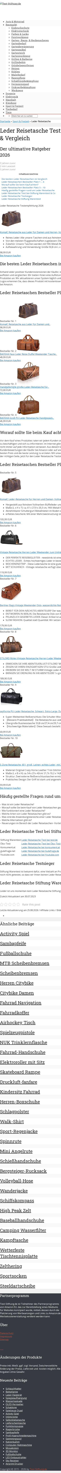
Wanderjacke (14, 1191)
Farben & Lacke (20, 34)
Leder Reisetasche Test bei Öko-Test (41, 843)
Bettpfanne (12, 1391)
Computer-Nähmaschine (19, 1445)
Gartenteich (18, 52)
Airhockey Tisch (17, 1022)
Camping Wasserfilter (23, 1230)
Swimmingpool (20, 84)
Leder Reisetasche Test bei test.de (39, 840)
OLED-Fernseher (14, 1404)
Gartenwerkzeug (20, 55)
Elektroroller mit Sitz (22, 1062)
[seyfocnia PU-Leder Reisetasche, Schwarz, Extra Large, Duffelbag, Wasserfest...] (11, 708)
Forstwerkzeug (19, 37)
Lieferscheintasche (16, 1423)
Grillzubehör (18, 62)
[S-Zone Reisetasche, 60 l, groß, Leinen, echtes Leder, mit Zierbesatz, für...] (11, 761)
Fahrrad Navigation (20, 1003)
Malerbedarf (18, 74)
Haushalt (11, 99)
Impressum (6, 1336)
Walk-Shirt (12, 1121)
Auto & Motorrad (15, 21)
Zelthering (11, 1266)
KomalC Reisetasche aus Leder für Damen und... (25, 324)
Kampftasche (14, 1240)
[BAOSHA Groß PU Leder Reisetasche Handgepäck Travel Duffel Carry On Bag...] (28, 414)
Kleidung (11, 102)
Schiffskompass (17, 1200)
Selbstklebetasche (15, 1420)
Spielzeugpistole (17, 1032)
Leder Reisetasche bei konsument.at (40, 847)
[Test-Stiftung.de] (10, 3)
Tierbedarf (11, 109)
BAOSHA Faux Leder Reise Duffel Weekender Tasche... (28, 354)
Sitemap (4, 1339)
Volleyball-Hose (16, 1181)
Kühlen (15, 71)
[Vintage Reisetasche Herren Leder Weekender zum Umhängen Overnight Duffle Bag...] (11, 549)
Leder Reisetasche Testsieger (17, 196)
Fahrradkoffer (14, 1012)
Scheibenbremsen (19, 973)
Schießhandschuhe (20, 1161)
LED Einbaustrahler (16, 1457)
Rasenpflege (18, 77)
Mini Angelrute (16, 1151)
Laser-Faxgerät (14, 1394)
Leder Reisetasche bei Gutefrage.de (40, 851)
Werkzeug (17, 90)
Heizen (15, 68)
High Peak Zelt (15, 1210)
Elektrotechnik (20, 30)
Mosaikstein (12, 1448)
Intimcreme (12, 1416)
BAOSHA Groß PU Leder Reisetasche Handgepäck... (27, 418)
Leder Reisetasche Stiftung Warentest (21, 198)
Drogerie (10, 93)
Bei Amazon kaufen (10, 255)
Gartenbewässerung (22, 46)
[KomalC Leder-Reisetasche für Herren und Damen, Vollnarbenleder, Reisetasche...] (11, 496)
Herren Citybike (16, 983)
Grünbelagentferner (22, 65)
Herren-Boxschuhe (20, 1102)
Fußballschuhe (15, 953)
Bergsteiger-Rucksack (23, 1171)
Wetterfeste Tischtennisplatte (19, 1253)
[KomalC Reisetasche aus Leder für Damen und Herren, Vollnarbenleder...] (11, 229)
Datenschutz (6, 1333)
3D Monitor (12, 1451)
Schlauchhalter (13, 1388)
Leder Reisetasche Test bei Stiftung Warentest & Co (28, 193)
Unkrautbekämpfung (23, 87)
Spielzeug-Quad (14, 1410)
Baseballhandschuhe (22, 1220)
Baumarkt (11, 24)
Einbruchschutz (20, 27)
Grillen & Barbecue (21, 59)
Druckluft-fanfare (18, 1082)
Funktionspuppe (14, 1426)
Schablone (11, 1407)
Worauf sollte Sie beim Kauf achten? (20, 184)
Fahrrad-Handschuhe (22, 1052)
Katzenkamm (13, 1441)
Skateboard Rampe (20, 1072)
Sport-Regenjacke (19, 1131)
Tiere (8, 112)
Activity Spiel (14, 933)
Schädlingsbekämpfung (25, 81)
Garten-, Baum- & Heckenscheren (30, 40)
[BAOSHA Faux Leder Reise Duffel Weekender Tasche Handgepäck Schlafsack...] (28, 351)
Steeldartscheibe (17, 1286)
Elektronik (12, 96)
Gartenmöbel (18, 49)
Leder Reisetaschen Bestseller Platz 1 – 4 (23, 181)
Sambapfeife (13, 943)
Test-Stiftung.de (38, 1469)
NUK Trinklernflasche (23, 1042)
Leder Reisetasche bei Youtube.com (40, 854)
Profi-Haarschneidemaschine (21, 1435)
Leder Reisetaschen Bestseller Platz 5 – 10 (23, 187)
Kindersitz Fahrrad (20, 1092)
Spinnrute (10, 1141)
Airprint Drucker (14, 1463)
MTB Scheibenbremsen (24, 963)
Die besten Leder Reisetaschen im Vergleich (24, 178)
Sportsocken (13, 1276)
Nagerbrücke (13, 1429)
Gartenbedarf (18, 43)
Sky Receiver (12, 1460)
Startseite (5, 121)
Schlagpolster (14, 1111)
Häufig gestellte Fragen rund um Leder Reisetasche (28, 190)
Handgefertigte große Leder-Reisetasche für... (24, 387)
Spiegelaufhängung (16, 1398)
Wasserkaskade (14, 1401)
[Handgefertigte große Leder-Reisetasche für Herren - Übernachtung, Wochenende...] (28, 383)
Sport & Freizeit (14, 106)
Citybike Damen (17, 993)
